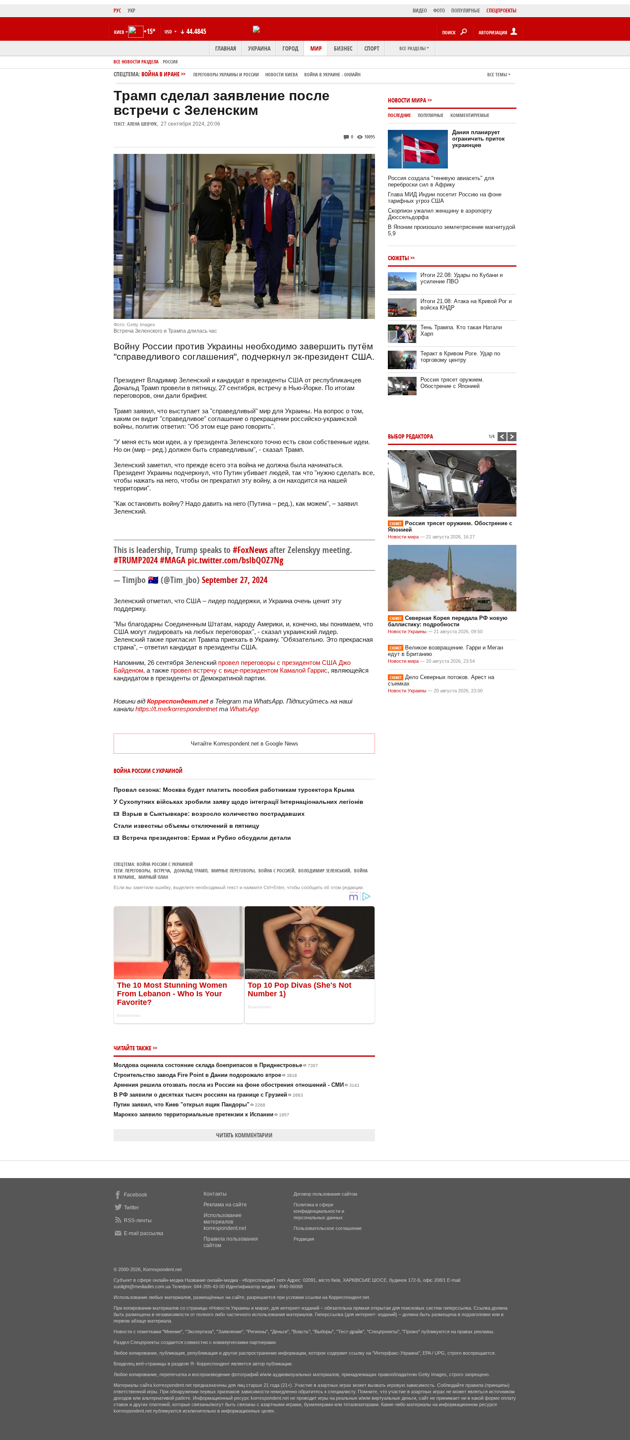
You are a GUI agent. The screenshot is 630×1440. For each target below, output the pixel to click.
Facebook (135, 1195)
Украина (259, 48)
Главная (225, 48)
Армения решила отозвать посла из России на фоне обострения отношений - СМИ (237, 1085)
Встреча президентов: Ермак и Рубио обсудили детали (206, 837)
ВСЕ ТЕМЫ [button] (497, 74)
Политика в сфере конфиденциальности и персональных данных (319, 1211)
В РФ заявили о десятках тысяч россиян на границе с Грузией (208, 1094)
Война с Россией (276, 870)
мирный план (153, 877)
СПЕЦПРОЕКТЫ (501, 10)
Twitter (131, 1208)
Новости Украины (407, 631)
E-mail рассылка (143, 1233)
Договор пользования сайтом (325, 1193)
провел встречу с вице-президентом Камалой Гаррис (248, 670)
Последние (399, 115)
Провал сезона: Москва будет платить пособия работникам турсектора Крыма (234, 789)
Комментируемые (469, 115)
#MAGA (173, 560)
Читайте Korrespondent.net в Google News (244, 743)
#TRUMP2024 (136, 560)
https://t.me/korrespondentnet (176, 708)
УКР (131, 10)
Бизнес (343, 48)
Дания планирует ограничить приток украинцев (478, 138)
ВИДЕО (420, 10)
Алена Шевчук (142, 123)
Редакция (304, 1239)
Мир (316, 48)
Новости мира (407, 100)
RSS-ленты (138, 1221)
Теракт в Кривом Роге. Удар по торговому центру (460, 356)
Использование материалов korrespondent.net (225, 1221)
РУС (117, 10)
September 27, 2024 (234, 580)
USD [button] (169, 31)
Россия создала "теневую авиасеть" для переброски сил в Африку (441, 181)
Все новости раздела (136, 61)
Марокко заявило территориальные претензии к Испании (201, 1114)
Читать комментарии (244, 1135)
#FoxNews (250, 550)
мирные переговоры (233, 870)
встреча (162, 870)
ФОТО (439, 10)
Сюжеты (398, 258)
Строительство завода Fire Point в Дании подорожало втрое (205, 1075)
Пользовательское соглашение (328, 1228)
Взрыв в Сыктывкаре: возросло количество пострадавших (213, 813)
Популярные (431, 115)
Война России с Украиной (165, 864)
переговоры (137, 870)
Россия (170, 61)
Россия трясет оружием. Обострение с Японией (452, 382)
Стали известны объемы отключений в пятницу (186, 825)
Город (290, 48)
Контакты (215, 1194)
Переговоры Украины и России (226, 74)
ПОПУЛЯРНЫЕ (465, 10)
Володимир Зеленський (324, 870)
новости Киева (281, 74)
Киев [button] (119, 32)
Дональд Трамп (190, 870)
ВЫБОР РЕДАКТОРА (410, 436)
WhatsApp (244, 708)
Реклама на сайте (225, 1205)
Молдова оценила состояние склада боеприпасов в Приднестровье (216, 1065)
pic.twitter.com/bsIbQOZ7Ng (235, 560)
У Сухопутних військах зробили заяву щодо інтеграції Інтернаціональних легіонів (238, 801)
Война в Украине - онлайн (332, 74)
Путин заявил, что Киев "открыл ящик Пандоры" (189, 1104)
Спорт (371, 48)
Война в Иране (250, 74)
